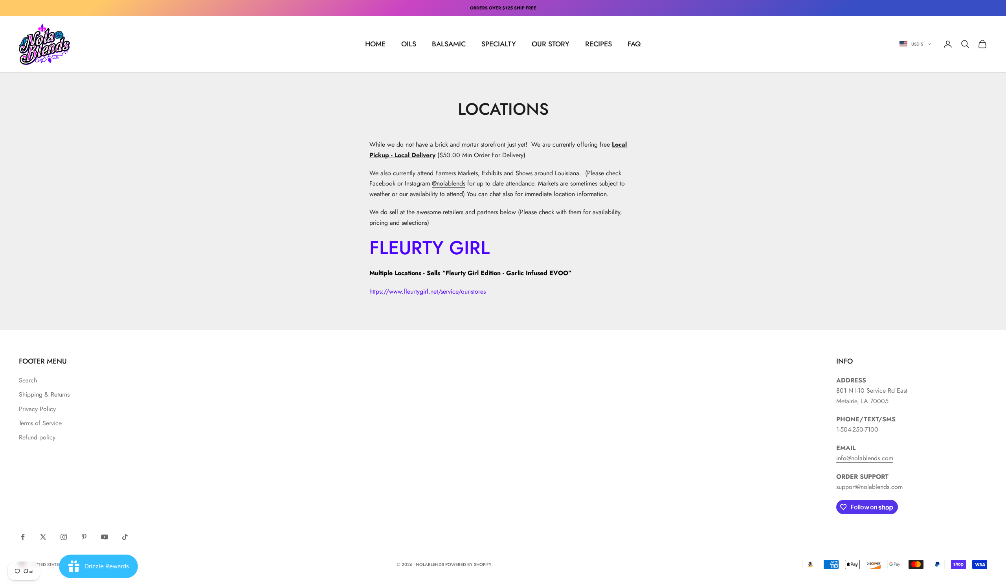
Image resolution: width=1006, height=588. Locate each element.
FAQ (634, 44)
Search (28, 380)
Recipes (598, 44)
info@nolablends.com (864, 458)
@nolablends (448, 183)
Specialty (498, 44)
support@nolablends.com (869, 486)
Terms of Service (40, 423)
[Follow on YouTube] (104, 537)
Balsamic (449, 44)
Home (375, 44)
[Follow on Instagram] (64, 537)
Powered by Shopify (468, 564)
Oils (408, 44)
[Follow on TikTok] (125, 537)
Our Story (550, 44)
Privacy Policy (37, 408)
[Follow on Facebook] (23, 537)
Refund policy (37, 437)
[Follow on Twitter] (43, 537)
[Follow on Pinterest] (84, 537)
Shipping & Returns (44, 394)
